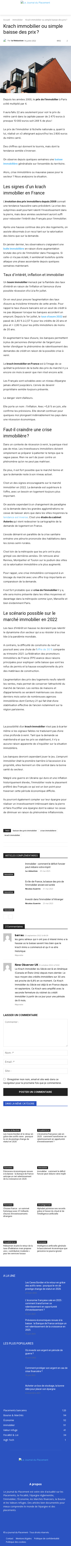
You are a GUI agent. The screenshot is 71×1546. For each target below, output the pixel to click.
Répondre (19, 955)
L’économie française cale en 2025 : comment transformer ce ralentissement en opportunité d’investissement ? (51, 1138)
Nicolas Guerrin (33, 888)
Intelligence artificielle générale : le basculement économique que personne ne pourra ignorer (52, 1248)
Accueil (6, 19)
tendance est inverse (15, 517)
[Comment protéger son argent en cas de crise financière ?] (13, 1373)
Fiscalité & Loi (44, 1130)
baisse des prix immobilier (25, 830)
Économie (8, 1167)
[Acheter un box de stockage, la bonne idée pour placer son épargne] (13, 1391)
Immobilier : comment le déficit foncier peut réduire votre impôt (51, 1172)
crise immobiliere (48, 830)
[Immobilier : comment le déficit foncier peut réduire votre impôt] (13, 869)
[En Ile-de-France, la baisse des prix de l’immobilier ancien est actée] (13, 887)
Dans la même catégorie (20, 1103)
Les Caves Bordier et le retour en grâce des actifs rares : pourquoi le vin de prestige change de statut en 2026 (18, 1138)
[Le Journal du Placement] (35, 7)
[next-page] (11, 917)
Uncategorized (44, 1205)
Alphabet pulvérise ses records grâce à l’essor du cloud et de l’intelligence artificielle (51, 1211)
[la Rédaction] (5, 40)
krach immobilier (12, 835)
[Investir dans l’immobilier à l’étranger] (13, 904)
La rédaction (31, 871)
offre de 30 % (45, 649)
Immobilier (18, 19)
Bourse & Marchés (12, 1130)
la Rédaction (17, 40)
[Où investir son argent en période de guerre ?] (13, 1355)
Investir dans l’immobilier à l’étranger (44, 899)
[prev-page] (5, 917)
